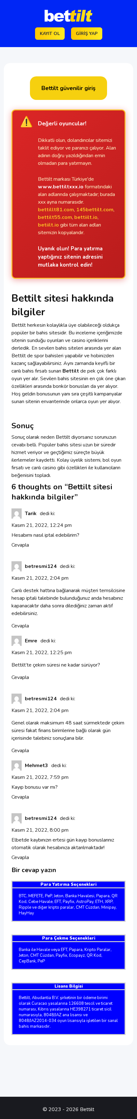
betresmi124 (41, 566)
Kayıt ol (50, 34)
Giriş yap (86, 34)
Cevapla (20, 545)
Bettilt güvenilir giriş (68, 88)
